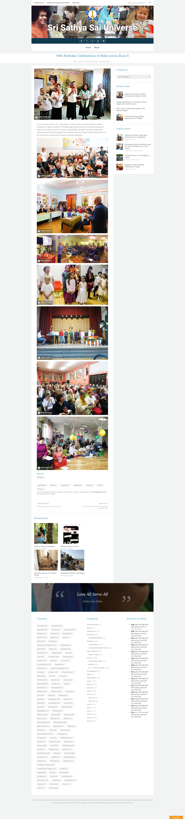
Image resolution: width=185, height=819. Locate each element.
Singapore (53, 749)
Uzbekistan (67, 776)
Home (88, 47)
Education (128, 139)
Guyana (55, 684)
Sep (145, 634)
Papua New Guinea (45, 734)
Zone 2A (90, 684)
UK (52, 772)
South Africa (43, 753)
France (62, 676)
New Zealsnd (43, 726)
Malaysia (57, 711)
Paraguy (41, 738)
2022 (132, 652)
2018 (132, 679)
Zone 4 (89, 694)
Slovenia (67, 749)
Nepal (67, 718)
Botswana (65, 645)
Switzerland (69, 757)
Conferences (128, 151)
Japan (40, 699)
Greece (68, 680)
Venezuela (42, 780)
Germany (42, 680)
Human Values (93, 644)
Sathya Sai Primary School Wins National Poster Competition (136, 136)
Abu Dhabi (42, 626)
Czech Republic (43, 664)
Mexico (56, 715)
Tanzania (54, 761)
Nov (136, 636)
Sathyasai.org (39, 3)
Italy (51, 695)
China (40, 657)
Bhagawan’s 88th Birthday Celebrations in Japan (134, 166)
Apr (146, 625)
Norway (41, 730)
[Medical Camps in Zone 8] (77, 533)
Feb (139, 625)
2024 (132, 638)
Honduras (42, 688)
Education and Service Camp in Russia (45, 574)
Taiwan (41, 761)
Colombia (53, 657)
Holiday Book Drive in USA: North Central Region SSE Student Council (131, 103)
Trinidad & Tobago (45, 765)
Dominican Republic (59, 668)
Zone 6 (66, 784)
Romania (68, 742)
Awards (89, 628)
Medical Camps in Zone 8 (70, 546)
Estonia (41, 676)
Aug (142, 627)
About (96, 47)
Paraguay (61, 734)
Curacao (65, 660)
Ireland (69, 691)
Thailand (68, 761)
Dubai (40, 672)
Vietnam (56, 780)
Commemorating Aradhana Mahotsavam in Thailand (134, 117)
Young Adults (91, 678)
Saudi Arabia (68, 745)
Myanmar (55, 718)
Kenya (67, 699)
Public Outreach (99, 61)
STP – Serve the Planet (96, 668)
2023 (132, 645)
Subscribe (75, 3)
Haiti (67, 684)
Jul (139, 627)
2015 (132, 699)
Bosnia (52, 641)
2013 (132, 712)
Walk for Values (93, 654)
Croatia (41, 660)
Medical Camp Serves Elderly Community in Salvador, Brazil (135, 95)
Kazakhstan (65, 485)
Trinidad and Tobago (46, 769)
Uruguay (41, 776)
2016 (132, 692)
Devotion (89, 61)
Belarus (53, 485)
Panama (65, 730)
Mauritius (42, 715)
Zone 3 (89, 691)
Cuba (53, 660)
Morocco (41, 718)
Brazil (41, 649)
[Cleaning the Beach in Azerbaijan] (77, 560)
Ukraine (40, 489)
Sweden (55, 757)
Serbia (40, 749)
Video (141, 151)
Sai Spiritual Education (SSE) (98, 648)
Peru (53, 738)
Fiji (52, 676)
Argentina (57, 626)
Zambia (41, 784)
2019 (132, 672)
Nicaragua (58, 726)
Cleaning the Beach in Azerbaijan (72, 573)
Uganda (41, 772)
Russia (100, 485)
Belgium (54, 637)
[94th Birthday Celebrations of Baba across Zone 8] (72, 94)
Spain (57, 753)
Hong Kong (56, 688)
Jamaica (63, 695)
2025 (132, 631)
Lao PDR (68, 703)
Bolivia (41, 641)
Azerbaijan (42, 485)
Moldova (90, 485)
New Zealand (60, 722)
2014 (132, 706)
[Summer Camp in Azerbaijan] (51, 533)
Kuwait (40, 703)
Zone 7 (41, 788)
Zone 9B (90, 721)
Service (133, 160)
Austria (55, 630)
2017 (132, 685)
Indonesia (56, 691)
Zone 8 (108, 61)
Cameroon (42, 653)
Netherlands (43, 722)
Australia (42, 630)
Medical (91, 664)
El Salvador (67, 672)
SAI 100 (54, 745)
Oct (132, 636)
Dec (139, 636)
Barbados (67, 633)
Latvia (40, 707)
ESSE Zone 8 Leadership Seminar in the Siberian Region (130, 109)
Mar (143, 625)
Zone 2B (54, 784)
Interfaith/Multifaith (95, 638)
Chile (68, 653)
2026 (132, 625)
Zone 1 (133, 139)
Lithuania (52, 707)
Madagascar (42, 711)
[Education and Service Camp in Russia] (51, 560)
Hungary (41, 691)
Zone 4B (91, 701)
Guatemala (42, 684)
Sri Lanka (69, 753)
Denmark (59, 664)
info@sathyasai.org (100, 492)
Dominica (41, 668)
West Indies (70, 780)
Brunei (52, 649)
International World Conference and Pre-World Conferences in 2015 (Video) (138, 146)
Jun (136, 627)
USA (53, 776)
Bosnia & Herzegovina (46, 645)
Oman (53, 730)
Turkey (63, 769)
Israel (40, 695)
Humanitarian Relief (95, 661)
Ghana (55, 680)
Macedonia (67, 707)
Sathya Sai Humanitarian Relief (58, 3)
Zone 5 (133, 169)
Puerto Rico (54, 742)
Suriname (42, 757)
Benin (66, 637)
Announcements (92, 625)
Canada (56, 653)
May (132, 627)
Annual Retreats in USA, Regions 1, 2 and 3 (137, 156)
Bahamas (41, 633)
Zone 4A (91, 698)
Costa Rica (67, 657)
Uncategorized (92, 671)
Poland (41, 742)
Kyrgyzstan (77, 485)
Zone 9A (90, 718)
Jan (136, 625)
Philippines (66, 738)
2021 (132, 658)
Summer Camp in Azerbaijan (44, 546)
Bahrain (54, 633)
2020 (132, 665)
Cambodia (65, 649)
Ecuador (52, 672)
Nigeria (71, 726)
